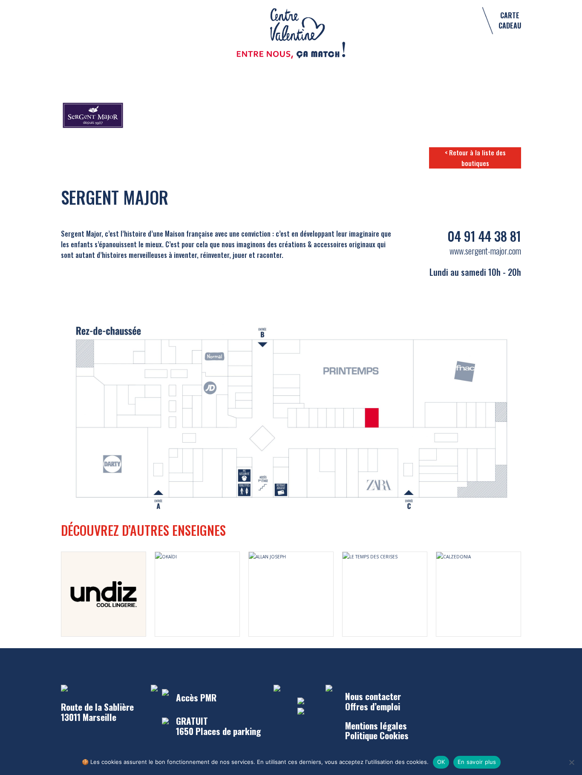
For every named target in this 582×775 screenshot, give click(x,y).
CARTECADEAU (509, 20)
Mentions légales (376, 725)
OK (441, 761)
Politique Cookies (377, 735)
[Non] (571, 762)
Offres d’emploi (372, 706)
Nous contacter (373, 696)
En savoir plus (477, 761)
